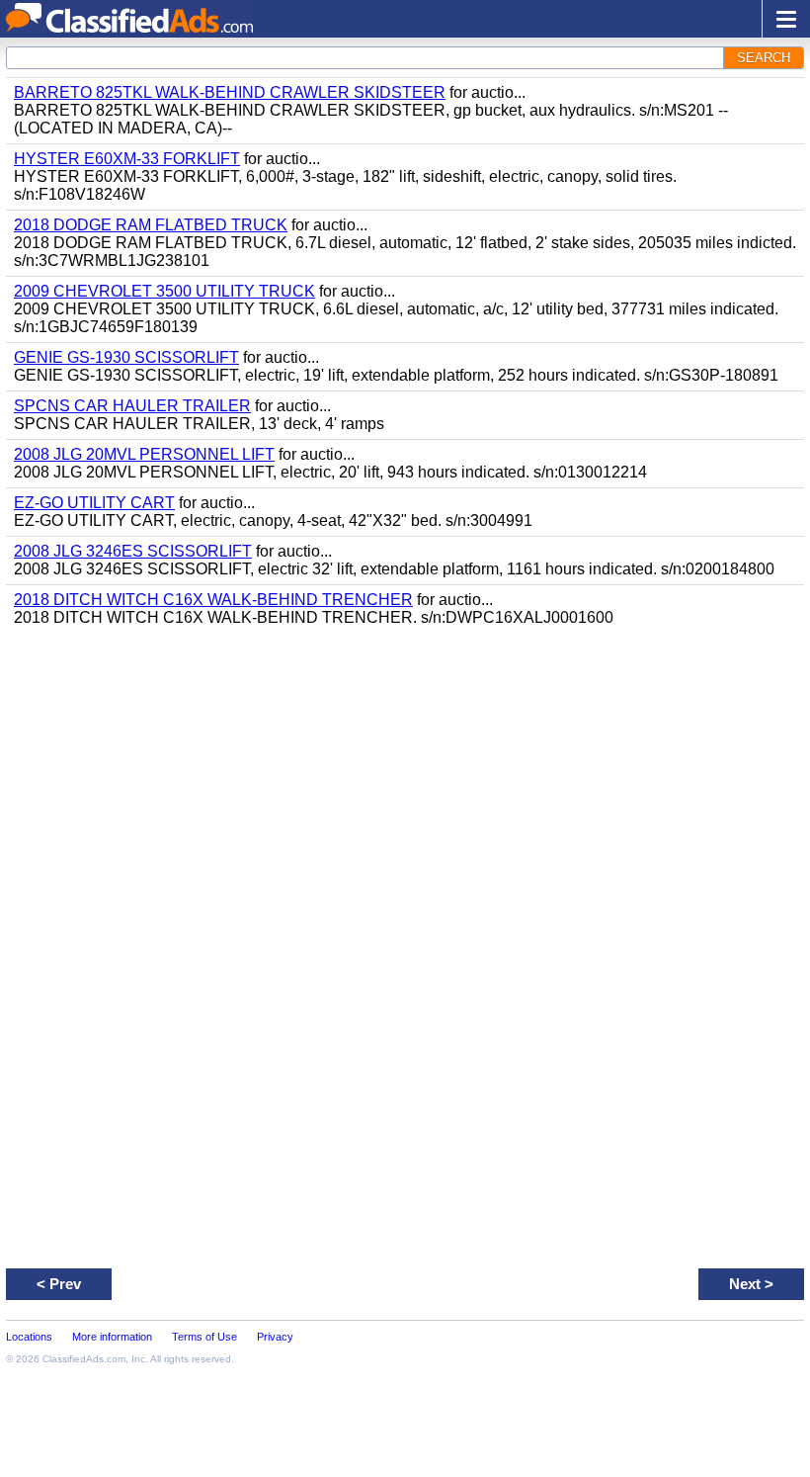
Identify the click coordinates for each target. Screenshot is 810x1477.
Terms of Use (204, 1337)
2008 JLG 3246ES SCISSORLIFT (133, 551)
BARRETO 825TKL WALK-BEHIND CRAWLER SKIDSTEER (230, 92)
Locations (29, 1337)
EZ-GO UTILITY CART (94, 502)
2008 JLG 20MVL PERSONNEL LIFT (144, 454)
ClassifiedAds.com (83, 1358)
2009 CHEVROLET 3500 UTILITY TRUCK (164, 291)
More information (112, 1337)
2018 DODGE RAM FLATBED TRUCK (150, 225)
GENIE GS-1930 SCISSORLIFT (126, 357)
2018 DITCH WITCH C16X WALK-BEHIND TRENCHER (213, 599)
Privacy (275, 1337)
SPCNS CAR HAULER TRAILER (132, 405)
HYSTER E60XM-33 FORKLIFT (127, 158)
